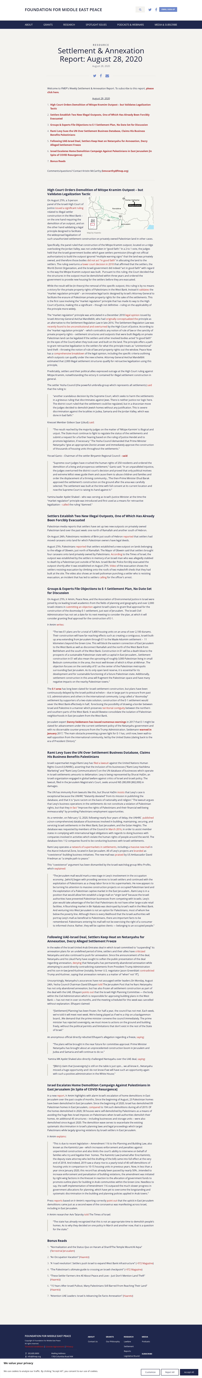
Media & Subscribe (166, 24)
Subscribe (147, 1353)
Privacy (69, 1346)
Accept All (189, 1372)
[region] (101, 1368)
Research (69, 24)
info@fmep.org (34, 1356)
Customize (150, 1372)
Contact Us (93, 1341)
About (29, 24)
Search (140, 9)
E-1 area (56, 688)
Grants (48, 24)
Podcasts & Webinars (130, 24)
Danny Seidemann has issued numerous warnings (96, 722)
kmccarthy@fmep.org (115, 171)
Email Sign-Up (168, 9)
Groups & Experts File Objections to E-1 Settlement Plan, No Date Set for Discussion (99, 124)
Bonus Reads (58, 161)
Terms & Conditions (34, 1346)
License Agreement (55, 1346)
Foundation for (63, 9)
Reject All (169, 1372)
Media (145, 1336)
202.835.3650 (33, 1353)
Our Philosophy (113, 1341)
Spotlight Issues (96, 24)
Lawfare (127, 1341)
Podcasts (146, 1341)
